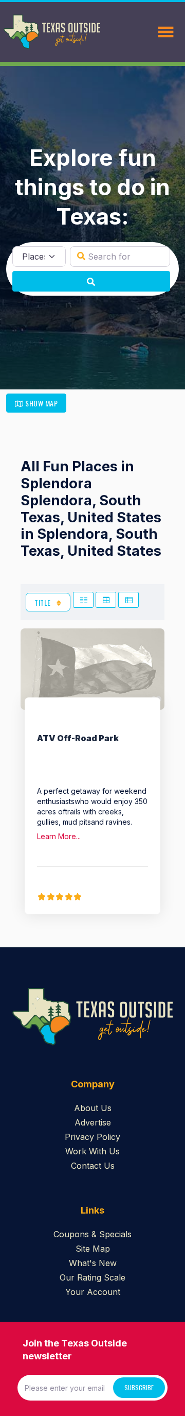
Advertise (93, 1122)
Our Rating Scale (92, 1277)
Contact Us (93, 1166)
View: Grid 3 (106, 600)
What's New (93, 1263)
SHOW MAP (41, 403)
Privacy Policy (92, 1137)
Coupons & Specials (92, 1234)
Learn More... (59, 836)
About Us (93, 1108)
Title (43, 602)
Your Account (92, 1292)
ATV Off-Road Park (78, 738)
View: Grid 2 (83, 600)
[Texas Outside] (52, 32)
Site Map (93, 1248)
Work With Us (92, 1151)
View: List (128, 600)
